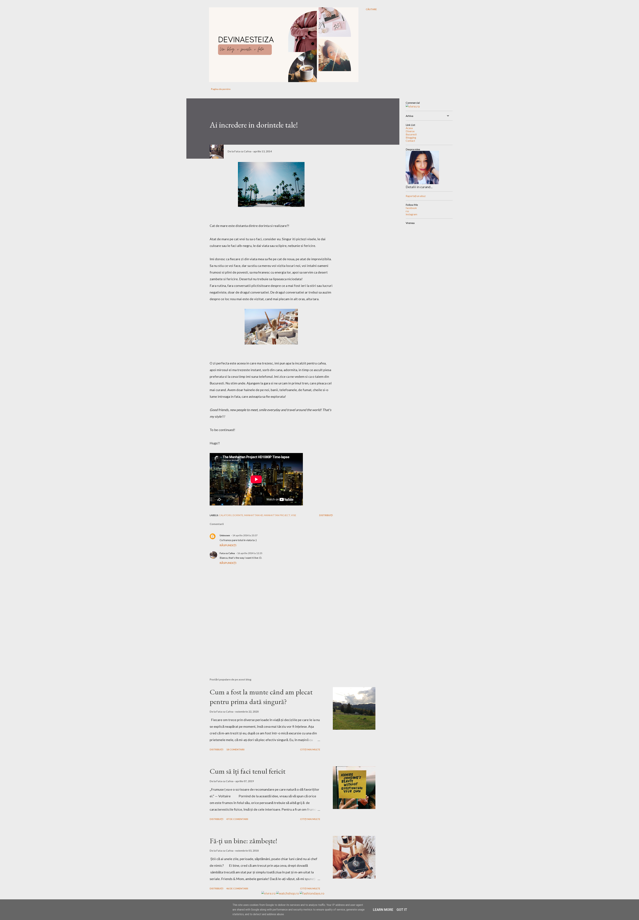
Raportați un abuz (416, 195)
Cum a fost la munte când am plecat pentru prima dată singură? (261, 696)
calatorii (225, 515)
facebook (411, 207)
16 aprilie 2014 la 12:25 (249, 553)
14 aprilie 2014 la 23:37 (244, 535)
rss (407, 211)
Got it (402, 910)
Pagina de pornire (220, 89)
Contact (410, 140)
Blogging (411, 137)
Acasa (409, 128)
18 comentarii (235, 749)
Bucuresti (411, 134)
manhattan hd (253, 515)
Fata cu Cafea (227, 553)
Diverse (410, 131)
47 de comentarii (237, 819)
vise (293, 515)
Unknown (225, 535)
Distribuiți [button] (326, 515)
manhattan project (277, 515)
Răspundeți (228, 545)
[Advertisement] (266, 636)
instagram (411, 214)
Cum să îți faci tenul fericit (247, 771)
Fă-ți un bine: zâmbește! (243, 840)
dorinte (238, 515)
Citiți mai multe (310, 749)
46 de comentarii (237, 888)
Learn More (383, 910)
